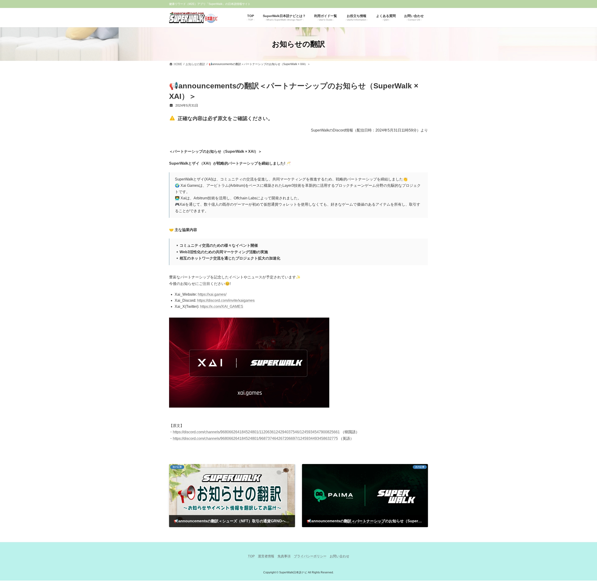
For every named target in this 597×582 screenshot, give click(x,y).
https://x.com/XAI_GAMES (221, 306)
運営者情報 (266, 556)
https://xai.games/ (212, 294)
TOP (251, 556)
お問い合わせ (339, 556)
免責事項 (284, 556)
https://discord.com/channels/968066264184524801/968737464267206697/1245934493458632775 (255, 438)
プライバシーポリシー (310, 556)
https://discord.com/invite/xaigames (226, 300)
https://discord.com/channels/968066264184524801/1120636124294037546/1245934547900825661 (256, 432)
